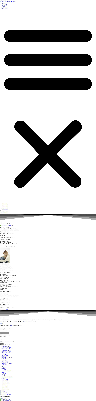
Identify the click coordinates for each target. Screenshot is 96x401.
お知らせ (3, 6)
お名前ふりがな (3, 329)
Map (11, 344)
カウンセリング (5, 4)
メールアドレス (3, 331)
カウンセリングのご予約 (6, 347)
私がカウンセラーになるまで (7, 370)
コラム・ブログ (5, 7)
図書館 (3, 366)
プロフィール (4, 3)
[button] (48, 106)
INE (11, 325)
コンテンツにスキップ (4, 0)
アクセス (3, 381)
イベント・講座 (5, 8)
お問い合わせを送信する (4, 340)
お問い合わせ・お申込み (6, 346)
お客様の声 (4, 367)
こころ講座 (4, 369)
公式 (9, 325)
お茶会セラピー (5, 358)
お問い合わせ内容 (3, 336)
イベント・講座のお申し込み (7, 348)
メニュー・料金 (5, 5)
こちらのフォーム (25, 321)
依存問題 (3, 368)
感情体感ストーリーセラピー (7, 357)
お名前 (1, 327)
